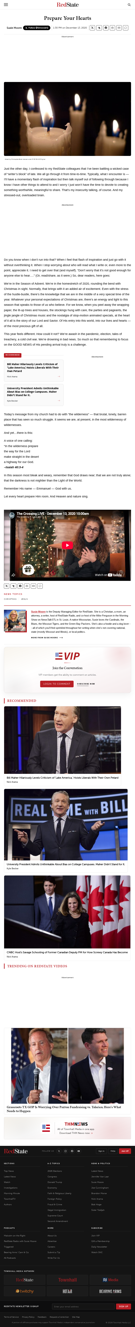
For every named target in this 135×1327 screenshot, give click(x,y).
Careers (51, 1247)
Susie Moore (14, 27)
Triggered (9, 1247)
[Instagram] (65, 1151)
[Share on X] (92, 27)
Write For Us (54, 1258)
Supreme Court (55, 1215)
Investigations (10, 1187)
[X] (59, 1151)
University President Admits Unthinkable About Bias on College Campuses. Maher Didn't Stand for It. (66, 864)
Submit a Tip (54, 1252)
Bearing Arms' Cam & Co (16, 1252)
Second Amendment (58, 1221)
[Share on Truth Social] (99, 27)
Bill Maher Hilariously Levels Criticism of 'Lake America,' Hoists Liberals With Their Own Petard (62, 777)
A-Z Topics (54, 1164)
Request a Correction (59, 1317)
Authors (8, 1204)
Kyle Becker (12, 868)
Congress (52, 1176)
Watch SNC (97, 1252)
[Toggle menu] (6, 4)
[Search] (129, 4)
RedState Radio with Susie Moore (20, 1241)
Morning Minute (12, 1193)
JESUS (24, 599)
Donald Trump (55, 1182)
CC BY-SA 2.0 (36, 159)
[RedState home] (15, 1151)
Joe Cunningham (100, 1187)
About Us (52, 1235)
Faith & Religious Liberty (59, 1193)
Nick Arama (12, 782)
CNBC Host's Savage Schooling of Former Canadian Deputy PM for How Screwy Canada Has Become (67, 952)
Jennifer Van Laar (100, 1176)
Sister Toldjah (98, 1210)
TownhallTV (9, 1199)
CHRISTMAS (10, 599)
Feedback (42, 1317)
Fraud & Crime (55, 1204)
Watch (7, 1182)
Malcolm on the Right (14, 1235)
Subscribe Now (86, 684)
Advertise (52, 1241)
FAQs (113, 1151)
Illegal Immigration (57, 1210)
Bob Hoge (96, 1204)
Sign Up (123, 1306)
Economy (52, 1187)
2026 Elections (55, 1171)
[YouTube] (78, 1151)
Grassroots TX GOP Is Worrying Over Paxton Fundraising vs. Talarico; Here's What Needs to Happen (64, 1109)
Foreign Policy (55, 1199)
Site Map (76, 1317)
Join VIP (125, 1151)
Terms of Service (11, 1317)
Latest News (10, 1176)
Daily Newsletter (99, 1247)
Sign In (101, 1151)
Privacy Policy (28, 1317)
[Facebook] (72, 1151)
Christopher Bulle (16, 159)
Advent (7, 159)
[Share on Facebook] (105, 27)
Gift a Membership (100, 1241)
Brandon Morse (99, 1193)
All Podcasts (10, 1258)
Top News (9, 1171)
